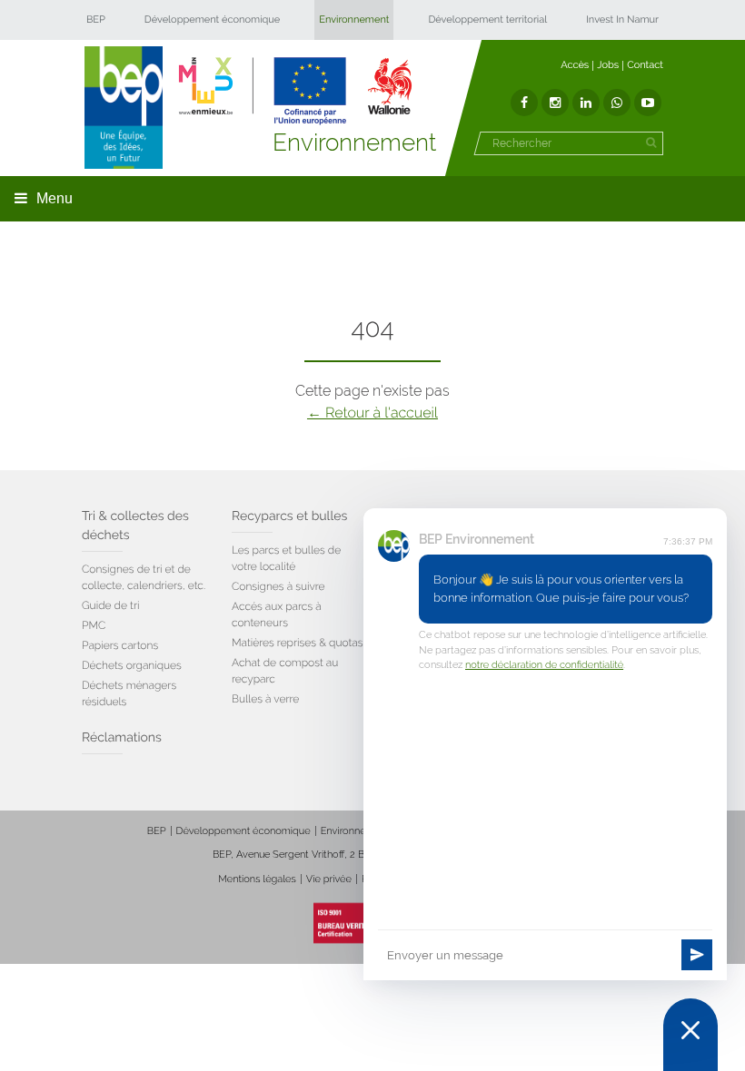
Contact (645, 65)
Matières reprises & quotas (297, 642)
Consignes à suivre (278, 586)
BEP (95, 19)
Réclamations (122, 738)
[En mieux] (295, 90)
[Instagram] (555, 102)
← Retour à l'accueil (372, 412)
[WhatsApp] (617, 102)
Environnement (354, 19)
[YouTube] (647, 102)
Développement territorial (487, 19)
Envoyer (696, 954)
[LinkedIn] (586, 102)
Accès (575, 65)
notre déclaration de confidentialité (544, 665)
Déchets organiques (132, 665)
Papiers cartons (120, 645)
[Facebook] (524, 102)
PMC (93, 625)
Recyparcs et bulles (289, 516)
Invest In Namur (622, 19)
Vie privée (329, 879)
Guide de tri (110, 605)
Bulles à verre (265, 699)
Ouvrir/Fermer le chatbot (690, 1034)
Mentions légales (257, 879)
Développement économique (212, 19)
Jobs (608, 65)
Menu (54, 198)
